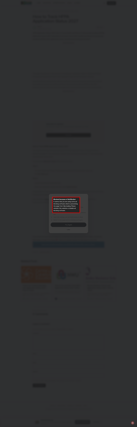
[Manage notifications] (132, 422)
